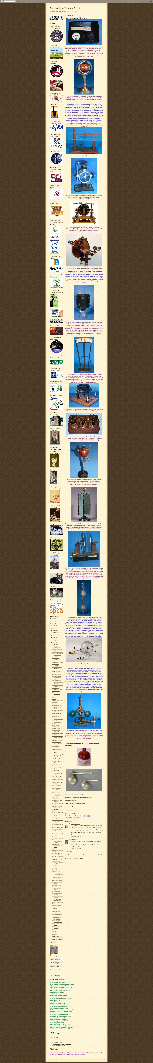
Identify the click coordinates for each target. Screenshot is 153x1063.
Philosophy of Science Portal (65, 8)
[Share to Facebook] (89, 816)
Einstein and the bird (56, 885)
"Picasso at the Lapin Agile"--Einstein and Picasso (57, 773)
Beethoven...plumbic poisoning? (56, 906)
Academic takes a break (57, 832)
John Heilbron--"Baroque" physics (56, 721)
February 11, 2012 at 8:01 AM (76, 836)
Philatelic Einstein (56, 891)
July (54, 639)
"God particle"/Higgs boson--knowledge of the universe (57, 794)
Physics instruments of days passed (57, 893)
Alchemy (54, 848)
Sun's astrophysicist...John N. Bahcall (57, 927)
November (55, 632)
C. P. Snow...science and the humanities (57, 854)
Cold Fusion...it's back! (57, 674)
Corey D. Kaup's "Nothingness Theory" (57, 726)
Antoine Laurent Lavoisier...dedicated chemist (57, 845)
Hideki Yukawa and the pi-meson (57, 672)
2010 (52, 625)
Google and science (56, 886)
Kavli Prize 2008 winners (57, 662)
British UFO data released (57, 740)
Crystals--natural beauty (57, 880)
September (55, 635)
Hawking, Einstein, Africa (57, 728)
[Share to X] (87, 816)
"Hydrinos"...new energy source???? (57, 878)
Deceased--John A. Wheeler (56, 817)
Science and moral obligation (56, 912)
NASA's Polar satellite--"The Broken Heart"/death (57, 668)
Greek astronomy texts (57, 705)
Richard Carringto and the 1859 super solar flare (57, 850)
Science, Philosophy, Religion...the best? (57, 936)
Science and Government (57, 939)
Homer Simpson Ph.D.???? (55, 797)
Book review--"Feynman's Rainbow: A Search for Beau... (57, 737)
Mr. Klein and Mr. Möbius (57, 902)
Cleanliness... (55, 934)
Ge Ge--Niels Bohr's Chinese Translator (56, 899)
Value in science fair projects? (56, 707)
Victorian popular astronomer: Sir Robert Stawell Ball (57, 862)
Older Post (100, 855)
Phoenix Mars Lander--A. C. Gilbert (57, 685)
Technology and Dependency (55, 909)
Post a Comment (69, 851)
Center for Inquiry (56, 691)
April (54, 941)
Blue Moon (54, 931)
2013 (52, 620)
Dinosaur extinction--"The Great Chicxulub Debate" (57, 790)
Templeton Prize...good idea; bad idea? (57, 918)
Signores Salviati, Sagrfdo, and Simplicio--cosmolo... (57, 717)
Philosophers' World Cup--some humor (57, 825)
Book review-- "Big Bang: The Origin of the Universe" (57, 755)
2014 (52, 618)
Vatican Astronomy (56, 933)
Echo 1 (53, 929)
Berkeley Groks (55, 869)
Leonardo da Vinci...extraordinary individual (57, 841)
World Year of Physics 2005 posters (57, 889)
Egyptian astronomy (56, 703)
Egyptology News (57, 1042)
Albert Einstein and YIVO (57, 859)
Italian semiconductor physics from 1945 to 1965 (57, 677)
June (54, 640)
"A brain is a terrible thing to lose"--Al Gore (57, 766)
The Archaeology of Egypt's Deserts (62, 1044)
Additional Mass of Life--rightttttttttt (57, 783)
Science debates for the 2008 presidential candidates (57, 751)
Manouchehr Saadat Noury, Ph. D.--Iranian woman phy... (57, 682)
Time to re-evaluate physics (56, 759)
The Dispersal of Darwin (59, 1045)
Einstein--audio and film (57, 810)
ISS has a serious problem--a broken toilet (57, 659)
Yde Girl (54, 903)
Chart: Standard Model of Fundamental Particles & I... (57, 874)
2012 (52, 622)
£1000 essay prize (56, 871)
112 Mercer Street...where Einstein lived (57, 769)
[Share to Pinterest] (91, 816)
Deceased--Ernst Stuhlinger (55, 664)
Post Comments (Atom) (77, 858)
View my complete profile (55, 969)
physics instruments (77, 817)
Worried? (54, 699)
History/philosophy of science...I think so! (57, 921)
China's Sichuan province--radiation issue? (57, 693)
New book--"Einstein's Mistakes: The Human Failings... (57, 763)
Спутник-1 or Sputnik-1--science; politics (57, 857)
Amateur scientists (56, 695)
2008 (52, 628)
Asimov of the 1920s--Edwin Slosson (57, 777)
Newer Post (67, 855)
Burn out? (54, 697)
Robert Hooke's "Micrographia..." (56, 646)
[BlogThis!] (84, 816)
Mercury (54, 955)
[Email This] (82, 816)
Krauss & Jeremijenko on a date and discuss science (57, 655)
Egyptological (56, 1041)
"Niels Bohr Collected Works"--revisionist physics (57, 743)
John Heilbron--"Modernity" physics (57, 688)
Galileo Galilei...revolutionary (57, 837)
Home (84, 855)
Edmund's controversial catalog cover (57, 801)
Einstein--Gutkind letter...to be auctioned (57, 747)
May (54, 642)
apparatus (70, 817)
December (55, 630)
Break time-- (55, 702)
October (54, 634)
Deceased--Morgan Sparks (57, 812)
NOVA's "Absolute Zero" (57, 652)
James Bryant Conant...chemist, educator (56, 867)
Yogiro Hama (55, 644)
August (54, 637)
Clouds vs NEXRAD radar (57, 827)
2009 (52, 627)
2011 (52, 623)
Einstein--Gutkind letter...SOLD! (56, 730)
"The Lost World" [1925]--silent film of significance (57, 821)
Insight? (54, 723)
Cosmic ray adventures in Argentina (57, 896)
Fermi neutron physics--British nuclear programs (57, 808)
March (54, 942)
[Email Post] (80, 815)
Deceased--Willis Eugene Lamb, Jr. (57, 710)
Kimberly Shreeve (75, 824)
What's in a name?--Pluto (57, 700)
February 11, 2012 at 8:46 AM (76, 848)
